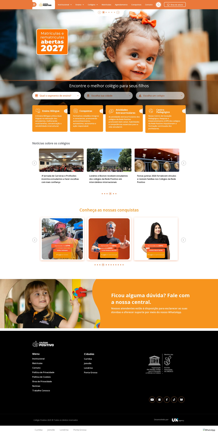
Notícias (36, 386)
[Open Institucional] (71, 4)
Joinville (87, 363)
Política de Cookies (41, 377)
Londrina (88, 368)
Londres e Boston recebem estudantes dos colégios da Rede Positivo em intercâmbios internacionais (61, 179)
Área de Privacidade (42, 381)
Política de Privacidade (43, 372)
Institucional (38, 358)
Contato (36, 367)
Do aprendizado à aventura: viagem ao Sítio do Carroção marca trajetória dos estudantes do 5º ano (156, 179)
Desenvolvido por (161, 419)
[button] (34, 163)
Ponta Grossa (90, 372)
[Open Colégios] (97, 4)
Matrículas (37, 363)
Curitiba (88, 358)
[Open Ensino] (83, 4)
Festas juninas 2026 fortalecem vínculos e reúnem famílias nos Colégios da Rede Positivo (108, 179)
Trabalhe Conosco (41, 390)
